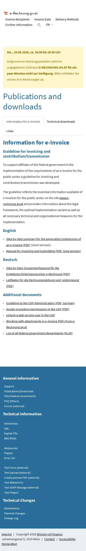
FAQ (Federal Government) (20, 396)
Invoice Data (42, 19)
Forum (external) (14, 406)
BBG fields (10, 438)
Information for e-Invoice (23, 121)
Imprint (7, 534)
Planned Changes (14, 513)
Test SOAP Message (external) (21, 487)
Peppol (8, 453)
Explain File (11, 433)
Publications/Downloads (19, 391)
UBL (6, 428)
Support (9, 386)
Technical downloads (61, 121)
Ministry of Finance (49, 534)
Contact (49, 539)
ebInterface (11, 423)
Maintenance (11, 508)
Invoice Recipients (17, 19)
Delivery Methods (67, 19)
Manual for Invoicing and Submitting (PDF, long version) (43, 251)
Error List (9, 458)
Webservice (11, 448)
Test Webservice (13, 482)
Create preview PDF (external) (21, 477)
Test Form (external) (16, 467)
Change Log (11, 518)
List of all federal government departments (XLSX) (39, 333)
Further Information (18, 25)
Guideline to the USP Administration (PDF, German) (40, 303)
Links (10, 131)
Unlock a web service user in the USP (30, 315)
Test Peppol (11, 492)
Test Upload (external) (17, 472)
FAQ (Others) (11, 401)
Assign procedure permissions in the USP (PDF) (37, 309)
